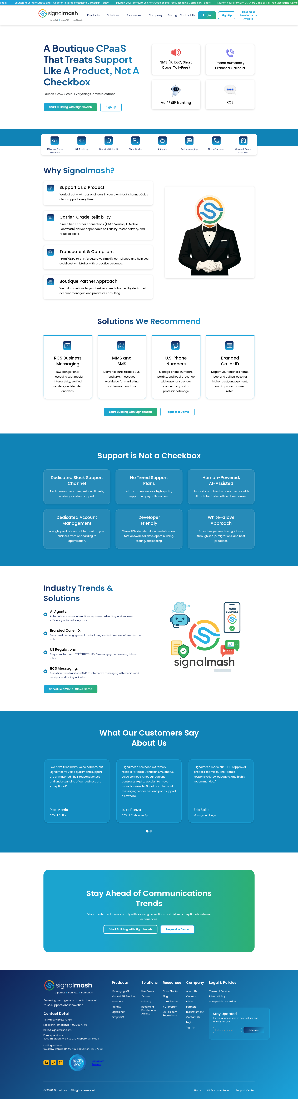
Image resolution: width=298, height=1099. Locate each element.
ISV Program (170, 1006)
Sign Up (226, 15)
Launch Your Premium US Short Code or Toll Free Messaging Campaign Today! (146, 2)
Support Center (245, 1090)
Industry (146, 1001)
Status (197, 1090)
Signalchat (118, 1012)
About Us (191, 991)
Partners (191, 1006)
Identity (116, 1006)
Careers (191, 996)
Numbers (117, 1001)
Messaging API (120, 991)
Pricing (190, 1001)
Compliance (170, 1001)
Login (207, 15)
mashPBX (65, 20)
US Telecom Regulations (170, 1013)
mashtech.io (78, 20)
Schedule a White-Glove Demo (70, 689)
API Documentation (218, 1090)
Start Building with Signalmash (70, 107)
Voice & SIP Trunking (124, 996)
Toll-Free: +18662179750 (57, 1019)
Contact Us (193, 1017)
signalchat (54, 20)
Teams (145, 996)
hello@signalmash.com (57, 1030)
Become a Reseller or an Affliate (248, 15)
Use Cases (148, 991)
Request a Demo (177, 412)
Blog (165, 996)
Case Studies (170, 991)
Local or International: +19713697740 (65, 1025)
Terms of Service (219, 991)
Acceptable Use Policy (222, 1001)
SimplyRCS (118, 1017)
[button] (93, 15)
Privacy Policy (217, 996)
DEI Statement (195, 1012)
